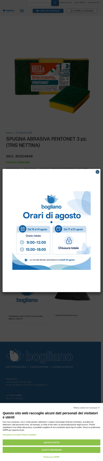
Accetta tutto (51, 442)
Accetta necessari (52, 450)
